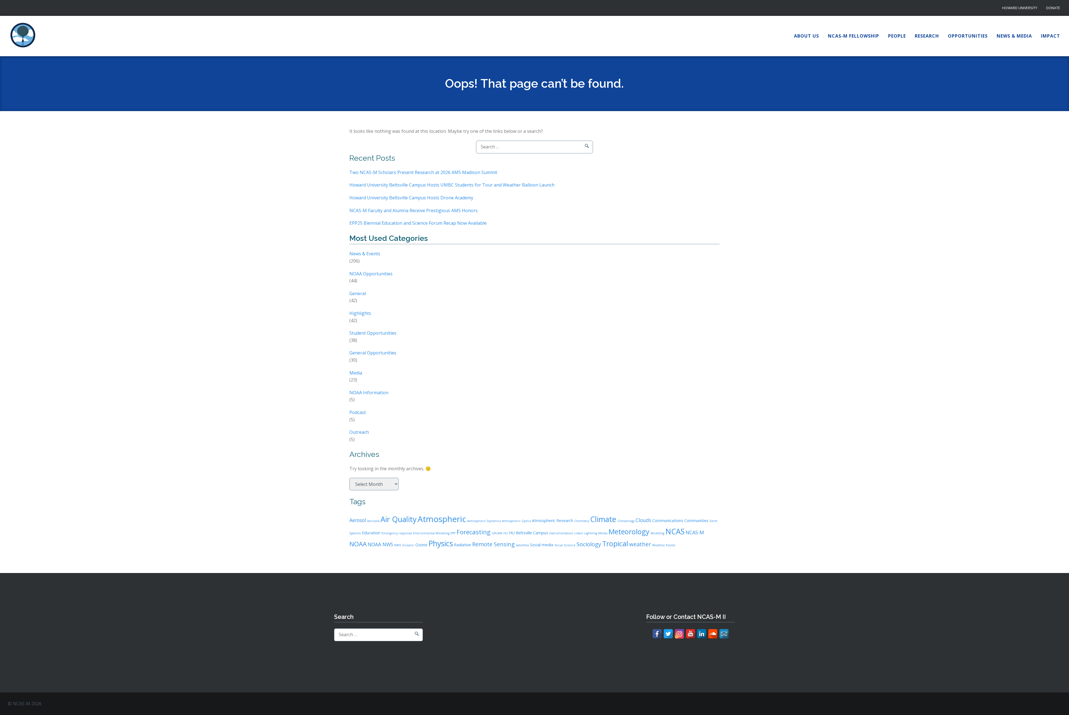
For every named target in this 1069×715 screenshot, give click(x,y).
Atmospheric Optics (516, 521)
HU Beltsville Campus (528, 532)
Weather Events (663, 545)
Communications (667, 520)
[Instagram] (679, 634)
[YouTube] (690, 634)
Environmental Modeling (431, 533)
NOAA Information (368, 393)
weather (640, 544)
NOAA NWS (380, 544)
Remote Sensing (493, 544)
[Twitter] (668, 634)
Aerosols (373, 521)
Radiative (462, 544)
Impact (1050, 36)
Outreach (359, 432)
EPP (452, 533)
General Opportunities (372, 353)
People (897, 36)
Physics (440, 543)
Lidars (578, 533)
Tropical (615, 543)
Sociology (589, 544)
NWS (397, 545)
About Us (806, 36)
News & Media (1014, 36)
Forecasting (474, 532)
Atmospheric (442, 519)
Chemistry (581, 521)
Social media (541, 544)
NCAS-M (695, 532)
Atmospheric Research (552, 520)
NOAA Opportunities (371, 274)
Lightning (590, 533)
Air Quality (398, 519)
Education (371, 532)
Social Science (564, 545)
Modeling (657, 533)
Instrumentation (561, 533)
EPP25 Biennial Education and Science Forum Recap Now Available (418, 223)
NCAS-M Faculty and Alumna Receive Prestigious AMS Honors (413, 210)
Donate (1053, 8)
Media (355, 373)
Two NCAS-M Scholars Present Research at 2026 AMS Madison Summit (423, 172)
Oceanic (408, 545)
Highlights (360, 313)
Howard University (1019, 8)
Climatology (625, 521)
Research (927, 36)
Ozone (421, 544)
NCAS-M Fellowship (853, 36)
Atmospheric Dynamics (484, 521)
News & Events (364, 254)
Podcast (357, 412)
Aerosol (357, 520)
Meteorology (629, 531)
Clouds (643, 520)
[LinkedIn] (702, 634)
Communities (696, 520)
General (357, 293)
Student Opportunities (372, 333)
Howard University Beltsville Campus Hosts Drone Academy (411, 198)
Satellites (522, 545)
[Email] (724, 634)
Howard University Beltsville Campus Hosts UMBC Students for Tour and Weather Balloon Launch (452, 185)
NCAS (675, 531)
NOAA (358, 544)
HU (505, 533)
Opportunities (968, 36)
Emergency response (396, 533)
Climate (603, 519)
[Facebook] (657, 634)
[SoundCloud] (713, 634)
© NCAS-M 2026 (24, 704)
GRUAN (497, 533)
